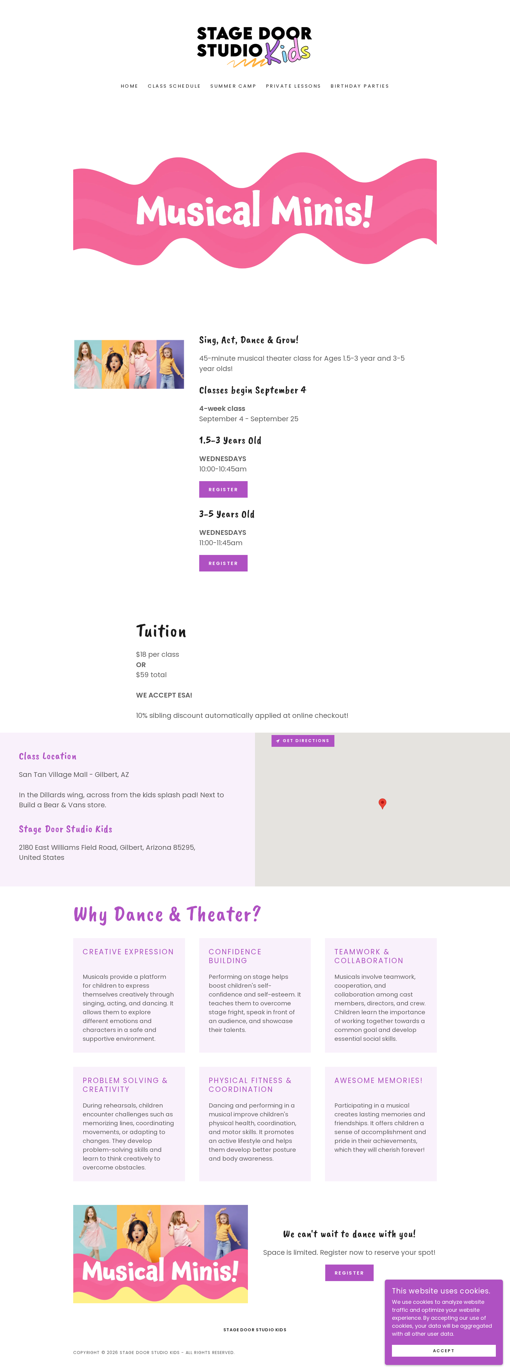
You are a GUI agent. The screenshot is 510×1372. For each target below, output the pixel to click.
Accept (444, 1351)
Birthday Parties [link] (360, 86)
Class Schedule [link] (174, 86)
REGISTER (223, 489)
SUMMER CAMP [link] (233, 86)
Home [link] (130, 86)
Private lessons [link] (293, 86)
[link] (255, 45)
